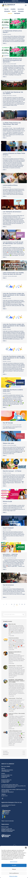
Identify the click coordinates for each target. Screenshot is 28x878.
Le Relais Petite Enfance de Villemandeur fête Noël (12, 123)
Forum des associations (14, 638)
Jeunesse (10, 13)
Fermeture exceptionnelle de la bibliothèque (15, 652)
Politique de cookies (13, 876)
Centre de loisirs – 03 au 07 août (15, 698)
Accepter (14, 865)
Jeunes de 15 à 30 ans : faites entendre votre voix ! (17, 714)
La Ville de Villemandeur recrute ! (15, 731)
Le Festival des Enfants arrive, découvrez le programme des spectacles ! (12, 60)
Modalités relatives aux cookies (8, 830)
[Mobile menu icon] (26, 5)
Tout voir (6, 9)
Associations (21, 9)
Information (7, 11)
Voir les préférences (14, 873)
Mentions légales (5, 827)
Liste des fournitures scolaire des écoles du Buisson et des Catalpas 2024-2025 (14, 358)
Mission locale (7, 501)
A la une (14, 11)
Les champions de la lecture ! (12, 212)
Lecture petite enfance (10, 185)
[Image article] (5, 626)
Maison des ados (8, 443)
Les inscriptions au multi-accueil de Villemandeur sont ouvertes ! (13, 242)
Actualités (13, 9)
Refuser (14, 869)
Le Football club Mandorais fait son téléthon (13, 92)
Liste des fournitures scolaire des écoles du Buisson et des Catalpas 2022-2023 (14, 295)
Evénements (21, 11)
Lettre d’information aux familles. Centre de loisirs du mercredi (13, 273)
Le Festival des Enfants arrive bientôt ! (12, 31)
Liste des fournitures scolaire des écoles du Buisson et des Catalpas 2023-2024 (14, 325)
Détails (4, 43)
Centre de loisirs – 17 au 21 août (15, 665)
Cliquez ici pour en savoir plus (7, 821)
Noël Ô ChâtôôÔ (8, 528)
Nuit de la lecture (8, 585)
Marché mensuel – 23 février (12, 471)
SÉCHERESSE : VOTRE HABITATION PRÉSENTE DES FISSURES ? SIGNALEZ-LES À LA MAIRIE (17, 681)
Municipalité (17, 13)
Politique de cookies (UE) (6, 828)
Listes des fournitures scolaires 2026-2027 (13, 390)
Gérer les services (13, 861)
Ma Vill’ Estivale (8, 423)
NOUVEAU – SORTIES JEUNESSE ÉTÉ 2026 (10, 555)
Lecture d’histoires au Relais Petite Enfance (14, 154)
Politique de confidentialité (7, 831)
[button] (26, 847)
